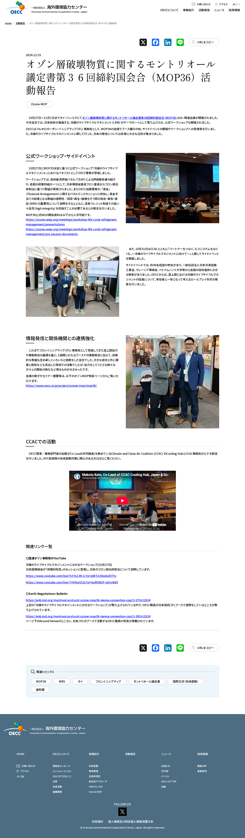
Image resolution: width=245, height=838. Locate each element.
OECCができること (62, 776)
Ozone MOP (39, 104)
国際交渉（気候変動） (185, 681)
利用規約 (97, 821)
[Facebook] (155, 42)
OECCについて (169, 10)
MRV (62, 681)
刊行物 (164, 771)
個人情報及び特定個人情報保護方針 (130, 821)
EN (238, 4)
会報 (163, 786)
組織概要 (57, 791)
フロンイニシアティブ (108, 681)
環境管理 (93, 771)
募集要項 (202, 771)
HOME (20, 754)
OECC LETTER (168, 781)
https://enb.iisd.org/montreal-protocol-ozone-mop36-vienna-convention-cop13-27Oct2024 (88, 600)
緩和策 (40, 689)
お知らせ (165, 766)
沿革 (55, 781)
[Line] (180, 42)
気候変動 (93, 766)
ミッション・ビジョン (62, 771)
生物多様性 (94, 776)
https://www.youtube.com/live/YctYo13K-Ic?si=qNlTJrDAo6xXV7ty (71, 576)
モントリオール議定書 (147, 681)
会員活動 (57, 786)
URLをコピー (205, 42)
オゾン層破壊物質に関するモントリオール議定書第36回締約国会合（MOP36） (129, 118)
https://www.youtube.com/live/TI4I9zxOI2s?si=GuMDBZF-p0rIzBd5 (72, 582)
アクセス (223, 4)
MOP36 (41, 681)
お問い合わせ (203, 4)
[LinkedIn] (168, 42)
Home (8, 23)
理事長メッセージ (61, 766)
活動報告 (204, 10)
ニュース (219, 10)
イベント (165, 776)
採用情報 (234, 10)
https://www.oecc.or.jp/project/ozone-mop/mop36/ (61, 385)
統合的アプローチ (98, 781)
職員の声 (201, 766)
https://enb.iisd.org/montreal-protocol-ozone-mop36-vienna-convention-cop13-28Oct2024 (88, 616)
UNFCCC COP (96, 786)
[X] (143, 42)
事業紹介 (188, 10)
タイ (80, 681)
